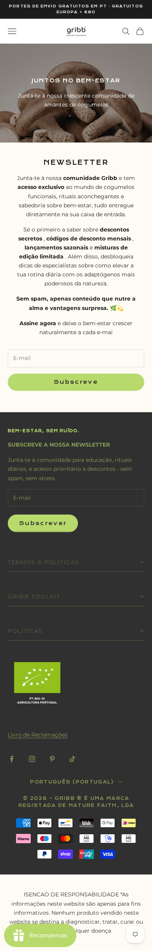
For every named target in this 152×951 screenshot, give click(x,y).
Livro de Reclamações (37, 734)
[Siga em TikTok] (72, 759)
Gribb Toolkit (34, 596)
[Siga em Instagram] (32, 759)
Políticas (25, 630)
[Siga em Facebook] (12, 759)
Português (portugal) (72, 782)
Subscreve (76, 382)
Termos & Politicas (43, 562)
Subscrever (43, 523)
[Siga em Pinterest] (52, 759)
